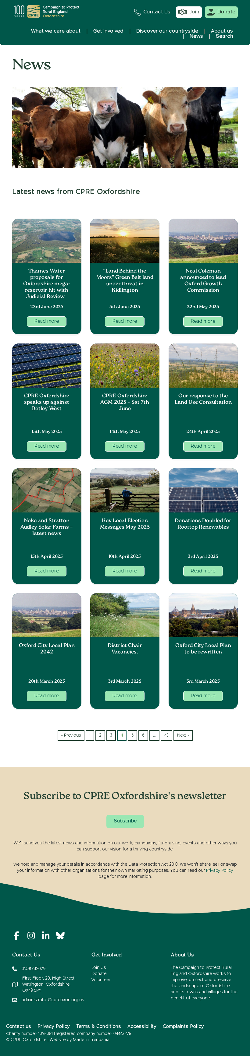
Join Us (98, 968)
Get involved (108, 31)
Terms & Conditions (98, 1026)
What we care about (55, 31)
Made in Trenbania (91, 1040)
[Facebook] (16, 935)
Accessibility (141, 1026)
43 (166, 735)
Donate (98, 974)
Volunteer (100, 980)
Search (224, 36)
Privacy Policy (219, 870)
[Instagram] (31, 935)
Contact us (18, 1026)
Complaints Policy (183, 1026)
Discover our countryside (167, 31)
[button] (46, 321)
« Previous (71, 735)
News (196, 36)
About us (222, 31)
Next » (183, 735)
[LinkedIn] (45, 935)
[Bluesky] (60, 935)
